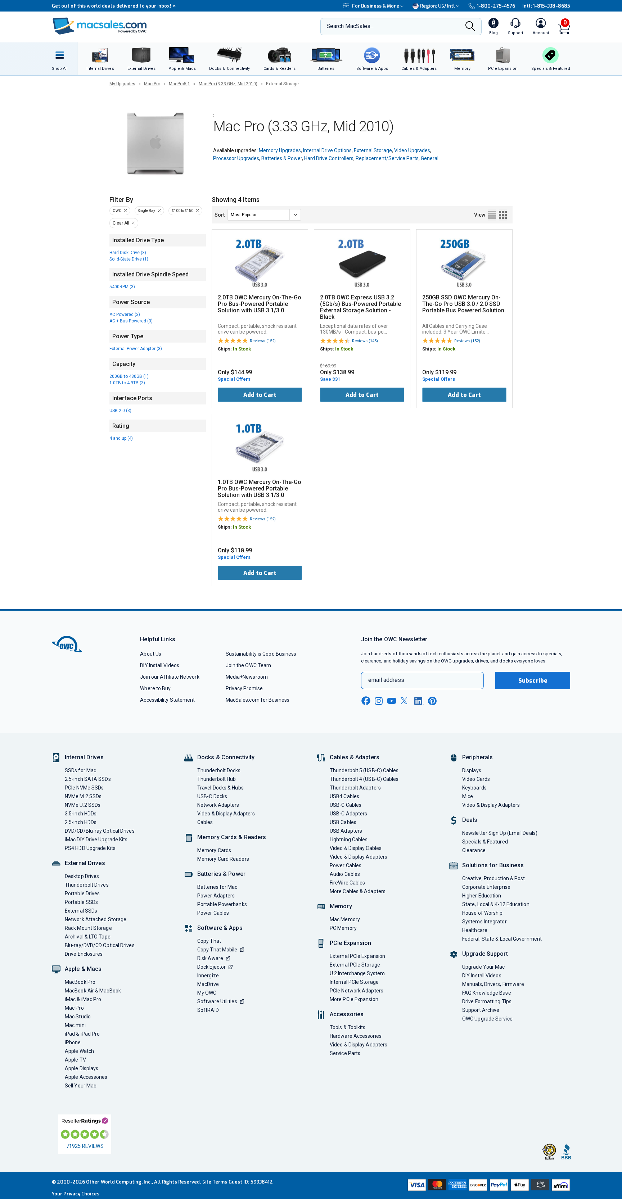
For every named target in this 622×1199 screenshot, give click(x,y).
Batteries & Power (281, 158)
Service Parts (345, 1053)
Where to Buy (155, 688)
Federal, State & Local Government (502, 939)
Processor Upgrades (236, 158)
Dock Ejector (211, 967)
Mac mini (75, 1025)
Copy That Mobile (217, 950)
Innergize (208, 975)
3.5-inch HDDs (80, 813)
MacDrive (208, 984)
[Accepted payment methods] (487, 1186)
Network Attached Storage (95, 919)
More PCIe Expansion (354, 999)
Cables (205, 822)
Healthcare (474, 930)
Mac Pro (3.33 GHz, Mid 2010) (228, 83)
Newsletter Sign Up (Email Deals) (499, 833)
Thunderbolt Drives (87, 885)
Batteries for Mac (217, 887)
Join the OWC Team (248, 665)
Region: (437, 6)
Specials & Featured (485, 842)
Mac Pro (152, 83)
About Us (150, 654)
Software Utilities (217, 1001)
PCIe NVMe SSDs (84, 788)
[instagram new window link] (379, 701)
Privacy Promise (244, 688)
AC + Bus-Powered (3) (131, 320)
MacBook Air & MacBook (93, 991)
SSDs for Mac (80, 770)
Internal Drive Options (327, 150)
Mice (467, 796)
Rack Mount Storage (88, 928)
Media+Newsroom (247, 677)
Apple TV (75, 1060)
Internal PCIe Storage (354, 982)
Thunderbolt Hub (216, 779)
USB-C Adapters (348, 813)
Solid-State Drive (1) (128, 259)
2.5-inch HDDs (80, 822)
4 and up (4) (121, 438)
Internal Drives (84, 757)
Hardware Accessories (356, 1036)
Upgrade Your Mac (483, 967)
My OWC (207, 993)
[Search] (470, 27)
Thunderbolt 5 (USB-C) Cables (364, 770)
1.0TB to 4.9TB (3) (127, 382)
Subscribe (532, 680)
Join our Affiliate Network (169, 677)
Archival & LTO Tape (88, 937)
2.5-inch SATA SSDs (88, 779)
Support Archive (480, 1010)
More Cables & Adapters (358, 891)
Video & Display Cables (356, 848)
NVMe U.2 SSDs (82, 805)
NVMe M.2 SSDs (83, 796)
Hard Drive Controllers (328, 158)
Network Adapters (218, 805)
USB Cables (343, 822)
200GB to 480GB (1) (129, 376)
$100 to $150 (182, 211)
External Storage (373, 150)
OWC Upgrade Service (487, 1019)
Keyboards (474, 788)
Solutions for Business (493, 865)
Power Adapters (216, 896)
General (429, 158)
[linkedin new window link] (419, 701)
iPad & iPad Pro (82, 1034)
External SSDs (81, 911)
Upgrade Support (485, 953)
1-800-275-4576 (496, 6)
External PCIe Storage (355, 965)
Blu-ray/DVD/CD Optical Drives (100, 945)
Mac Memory (345, 919)
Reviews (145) (365, 341)
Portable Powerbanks (222, 904)
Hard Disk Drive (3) (127, 252)
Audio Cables (345, 874)
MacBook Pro (80, 982)
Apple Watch (79, 1051)
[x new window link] (405, 700)
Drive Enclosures (84, 954)
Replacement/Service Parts (387, 158)
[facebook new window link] (365, 701)
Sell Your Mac (80, 1086)
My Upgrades (122, 83)
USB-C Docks (212, 796)
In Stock (242, 349)
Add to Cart (259, 395)
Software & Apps (220, 927)
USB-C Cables (345, 805)
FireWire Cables (347, 883)
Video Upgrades (412, 150)
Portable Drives (82, 893)
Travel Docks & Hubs (220, 788)
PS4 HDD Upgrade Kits (90, 848)
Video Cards (476, 779)
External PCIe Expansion (357, 956)
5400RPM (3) (122, 286)
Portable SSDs (81, 902)
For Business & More (375, 6)
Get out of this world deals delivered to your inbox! (114, 6)
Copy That (209, 941)
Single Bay (146, 211)
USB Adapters (346, 831)
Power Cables (213, 913)
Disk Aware (210, 958)
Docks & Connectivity (225, 757)
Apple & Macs (83, 968)
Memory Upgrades (280, 150)
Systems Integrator (484, 921)
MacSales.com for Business (257, 700)
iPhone (73, 1042)
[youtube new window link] (391, 701)
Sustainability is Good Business (261, 654)
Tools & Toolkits (347, 1027)
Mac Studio (78, 1016)
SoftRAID (208, 1010)
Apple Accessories (86, 1077)
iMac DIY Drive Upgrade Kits (96, 839)
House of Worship (482, 913)
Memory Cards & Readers (231, 837)
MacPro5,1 (179, 83)
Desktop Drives (82, 876)
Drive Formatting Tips (486, 1001)
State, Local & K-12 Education (495, 904)
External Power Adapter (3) (135, 348)
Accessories (347, 1014)
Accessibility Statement (167, 700)
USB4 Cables (344, 796)
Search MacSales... (350, 26)
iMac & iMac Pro (83, 999)
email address (386, 680)
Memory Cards (214, 850)
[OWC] (100, 26)
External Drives (85, 863)
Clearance (474, 850)
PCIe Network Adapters (356, 991)
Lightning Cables (349, 839)
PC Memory (343, 928)
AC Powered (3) (124, 314)
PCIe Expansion (350, 943)
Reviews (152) (263, 341)
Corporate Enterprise (486, 887)
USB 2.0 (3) (120, 410)
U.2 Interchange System (357, 973)
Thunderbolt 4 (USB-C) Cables (364, 779)
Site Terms (214, 1182)
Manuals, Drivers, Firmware (493, 984)
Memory (341, 906)
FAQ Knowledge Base (486, 993)
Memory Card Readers (223, 859)
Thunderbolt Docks (219, 770)
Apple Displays (81, 1068)
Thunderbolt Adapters (355, 788)
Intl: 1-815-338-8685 (546, 6)
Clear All (121, 223)
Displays (471, 770)
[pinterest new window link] (432, 701)
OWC (117, 211)
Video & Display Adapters (226, 813)
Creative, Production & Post (493, 878)
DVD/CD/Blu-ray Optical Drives (100, 831)
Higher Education (481, 896)
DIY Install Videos (159, 665)
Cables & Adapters (354, 757)
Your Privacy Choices (75, 1194)
